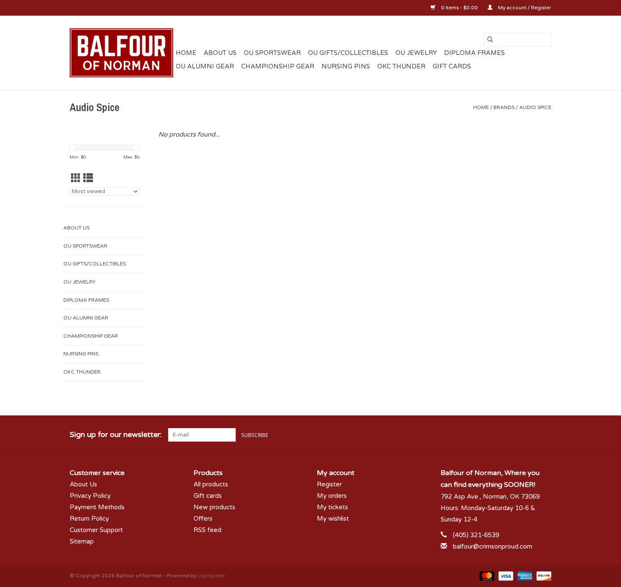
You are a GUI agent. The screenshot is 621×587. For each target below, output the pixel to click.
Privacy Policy (90, 496)
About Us (220, 53)
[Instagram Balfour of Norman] (544, 435)
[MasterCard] (486, 576)
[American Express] (524, 576)
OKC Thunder (401, 66)
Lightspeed (211, 576)
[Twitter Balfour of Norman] (529, 435)
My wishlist (333, 518)
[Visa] (505, 576)
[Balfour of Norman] (121, 52)
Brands (504, 107)
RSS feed (207, 530)
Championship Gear (277, 66)
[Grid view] (76, 178)
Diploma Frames (474, 53)
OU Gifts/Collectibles (348, 53)
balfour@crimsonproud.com (492, 546)
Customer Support (96, 530)
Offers (202, 518)
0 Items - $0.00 (459, 8)
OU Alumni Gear (205, 66)
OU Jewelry (416, 53)
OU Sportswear (272, 53)
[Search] (490, 39)
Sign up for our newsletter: (116, 434)
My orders (332, 496)
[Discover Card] (542, 576)
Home (186, 53)
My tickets (332, 507)
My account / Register (524, 8)
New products (214, 507)
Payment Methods (97, 507)
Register (329, 484)
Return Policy (89, 518)
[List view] (88, 178)
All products (210, 484)
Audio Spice (535, 107)
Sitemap (82, 541)
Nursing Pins (345, 66)
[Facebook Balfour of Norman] (514, 435)
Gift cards (452, 66)
